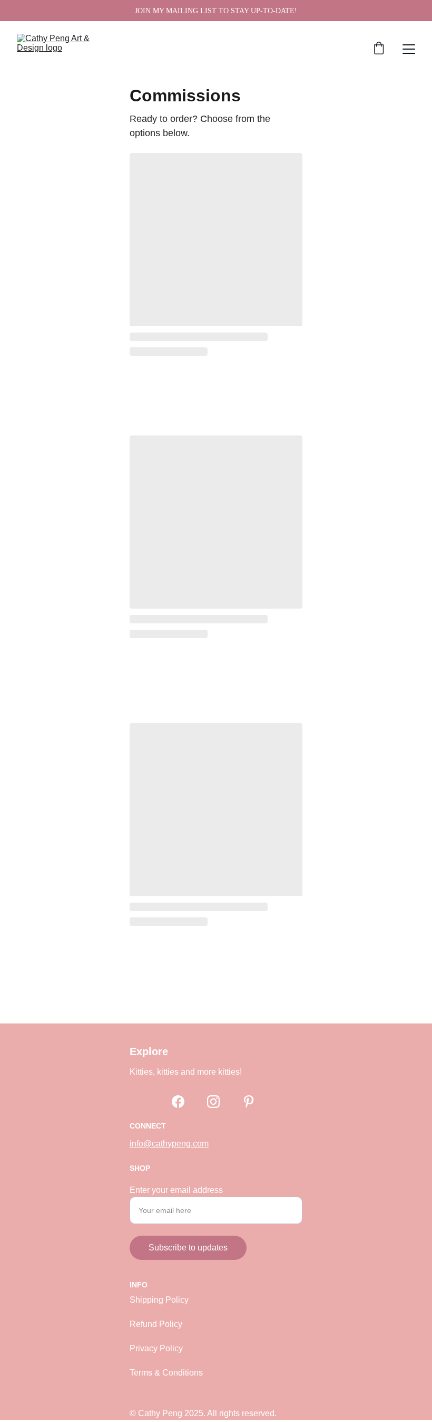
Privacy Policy (156, 1348)
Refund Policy (156, 1324)
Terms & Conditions (166, 1372)
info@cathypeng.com (169, 1143)
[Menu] (408, 49)
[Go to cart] (379, 49)
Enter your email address (176, 1190)
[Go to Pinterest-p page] (248, 1101)
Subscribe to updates (188, 1247)
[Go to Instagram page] (213, 1101)
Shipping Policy (159, 1299)
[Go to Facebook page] (178, 1101)
